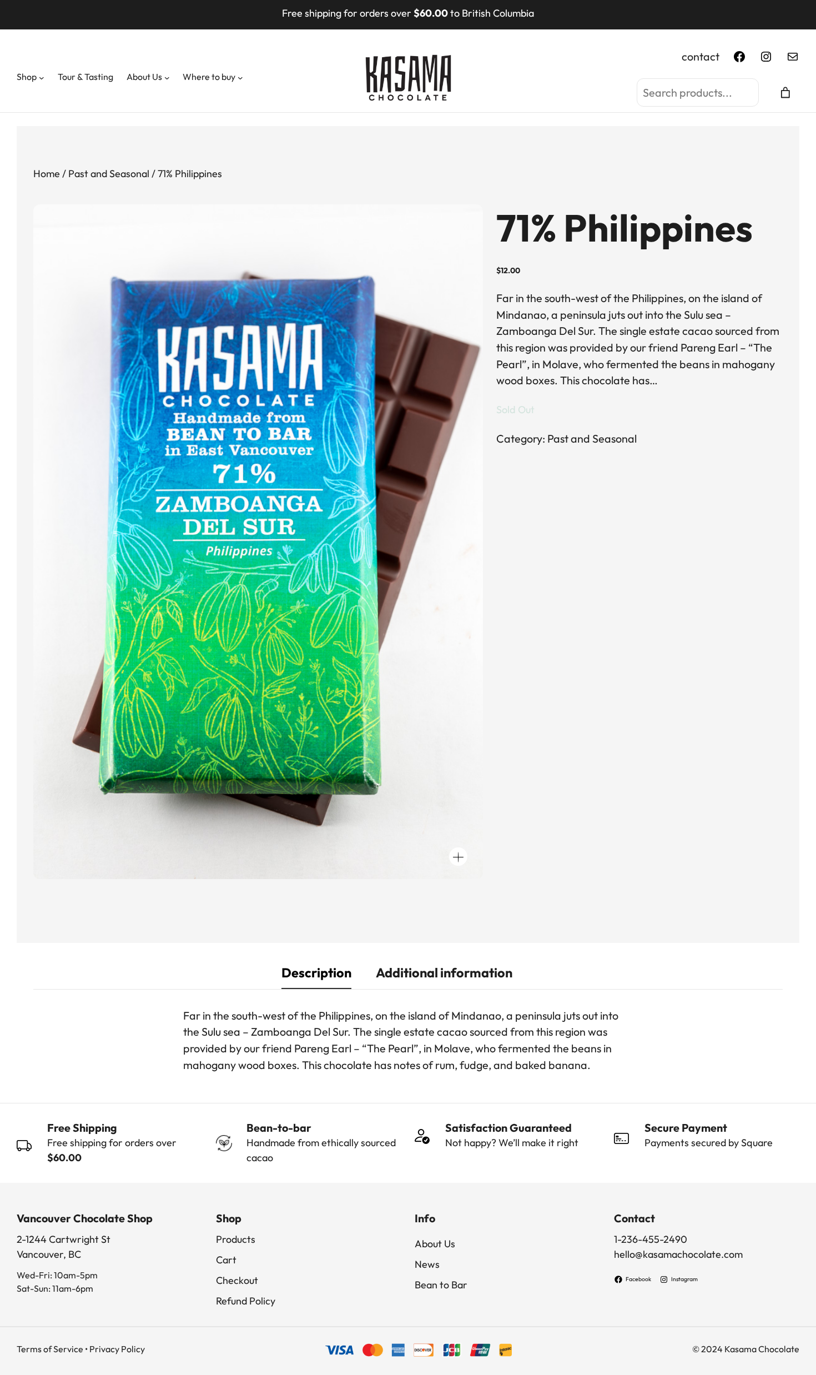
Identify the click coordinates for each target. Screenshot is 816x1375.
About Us (435, 1243)
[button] (458, 856)
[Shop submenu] (41, 78)
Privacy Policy (117, 1348)
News (427, 1264)
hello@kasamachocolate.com (678, 1254)
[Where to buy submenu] (240, 78)
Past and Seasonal (108, 173)
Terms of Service (50, 1348)
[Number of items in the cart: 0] (785, 92)
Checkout (237, 1280)
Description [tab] (316, 972)
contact (700, 56)
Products (235, 1239)
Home (46, 173)
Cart (226, 1259)
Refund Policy (245, 1300)
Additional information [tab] (444, 972)
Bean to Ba (439, 1284)
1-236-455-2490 (650, 1239)
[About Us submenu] (167, 78)
